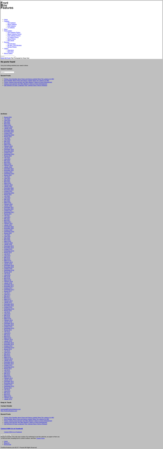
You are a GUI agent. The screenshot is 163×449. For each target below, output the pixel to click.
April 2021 (7, 220)
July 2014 (7, 351)
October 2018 (8, 268)
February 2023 (8, 185)
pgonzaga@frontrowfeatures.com (11, 409)
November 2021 (9, 209)
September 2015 (9, 328)
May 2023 (7, 180)
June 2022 (7, 198)
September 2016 (9, 309)
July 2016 (7, 312)
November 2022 (9, 189)
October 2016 (8, 307)
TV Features (11, 27)
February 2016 (8, 320)
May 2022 (7, 199)
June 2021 (7, 217)
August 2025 (8, 136)
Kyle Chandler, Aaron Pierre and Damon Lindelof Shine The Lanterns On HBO (26, 80)
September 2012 (9, 386)
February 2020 (8, 243)
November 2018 (9, 267)
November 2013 (9, 364)
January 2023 (8, 186)
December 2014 (9, 343)
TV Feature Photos (13, 37)
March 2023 (7, 183)
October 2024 (8, 152)
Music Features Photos (14, 34)
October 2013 (8, 365)
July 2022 (7, 196)
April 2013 (7, 375)
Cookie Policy (40, 438)
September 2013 (9, 367)
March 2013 (7, 376)
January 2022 (8, 206)
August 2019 (8, 252)
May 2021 (7, 218)
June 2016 (7, 314)
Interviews (10, 50)
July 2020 (7, 235)
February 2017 (8, 301)
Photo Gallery (8, 31)
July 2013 (7, 370)
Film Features (11, 23)
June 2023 (7, 178)
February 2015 (8, 339)
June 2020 (7, 236)
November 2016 (9, 306)
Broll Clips (10, 52)
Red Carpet (10, 40)
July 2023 (7, 177)
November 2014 (9, 344)
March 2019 (7, 260)
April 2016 (7, 317)
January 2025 (8, 148)
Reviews (6, 42)
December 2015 (9, 323)
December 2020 (9, 227)
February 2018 (8, 281)
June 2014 (7, 352)
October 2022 (8, 191)
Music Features (12, 24)
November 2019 (9, 248)
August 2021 (8, 214)
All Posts (7, 58)
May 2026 (7, 122)
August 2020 (8, 233)
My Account (7, 444)
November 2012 (9, 383)
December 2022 (9, 188)
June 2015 (7, 333)
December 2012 (9, 381)
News (6, 29)
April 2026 (7, 123)
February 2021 (8, 223)
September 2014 (9, 347)
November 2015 (9, 325)
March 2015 (7, 338)
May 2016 (7, 315)
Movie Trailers (8, 53)
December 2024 (9, 149)
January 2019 (8, 264)
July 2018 (7, 273)
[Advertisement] (31, 13)
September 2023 (9, 173)
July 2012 (7, 389)
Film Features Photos (13, 32)
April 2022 (7, 201)
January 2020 (8, 244)
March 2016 (7, 318)
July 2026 (7, 119)
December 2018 (9, 265)
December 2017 (9, 285)
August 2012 (8, 388)
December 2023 (9, 169)
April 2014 (7, 355)
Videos (6, 48)
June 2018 (7, 275)
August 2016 (8, 310)
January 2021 (8, 225)
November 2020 (9, 228)
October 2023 (8, 172)
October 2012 (8, 384)
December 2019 (9, 246)
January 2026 (8, 128)
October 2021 (8, 210)
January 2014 (8, 360)
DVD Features (11, 26)
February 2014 (8, 359)
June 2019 (7, 256)
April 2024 (7, 162)
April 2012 (7, 394)
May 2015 (7, 335)
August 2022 (8, 194)
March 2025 (7, 144)
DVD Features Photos (13, 35)
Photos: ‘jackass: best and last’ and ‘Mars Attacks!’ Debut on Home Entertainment (28, 82)
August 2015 (8, 330)
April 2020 (7, 239)
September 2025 (9, 135)
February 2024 (8, 165)
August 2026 (8, 117)
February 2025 (8, 146)
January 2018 (8, 283)
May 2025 (7, 141)
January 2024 (8, 167)
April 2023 (7, 181)
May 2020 (7, 238)
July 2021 (7, 215)
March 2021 (7, 222)
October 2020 (8, 230)
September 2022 (9, 193)
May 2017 (7, 296)
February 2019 (8, 262)
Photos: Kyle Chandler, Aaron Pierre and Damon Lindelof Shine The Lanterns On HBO (29, 79)
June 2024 (7, 159)
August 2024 (8, 156)
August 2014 (8, 349)
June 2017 (7, 294)
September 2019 (9, 251)
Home (6, 19)
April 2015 (7, 336)
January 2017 (8, 302)
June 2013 (7, 372)
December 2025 (9, 130)
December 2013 (9, 362)
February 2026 (8, 127)
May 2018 (7, 277)
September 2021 (9, 212)
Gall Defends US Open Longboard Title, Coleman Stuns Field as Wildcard (25, 85)
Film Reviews (11, 44)
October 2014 (8, 346)
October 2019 (8, 249)
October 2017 (8, 288)
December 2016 (9, 304)
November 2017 (9, 286)
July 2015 (7, 331)
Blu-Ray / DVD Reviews (14, 45)
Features (6, 21)
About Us (7, 443)
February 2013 (8, 378)
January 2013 (8, 380)
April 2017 (7, 297)
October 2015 (8, 326)
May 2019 (7, 257)
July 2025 (7, 138)
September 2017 (9, 289)
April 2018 (7, 278)
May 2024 (7, 160)
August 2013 (8, 368)
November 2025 (9, 131)
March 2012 (7, 396)
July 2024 (7, 157)
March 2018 (7, 280)
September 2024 (9, 154)
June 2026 (7, 120)
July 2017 (7, 293)
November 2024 (9, 151)
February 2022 (8, 204)
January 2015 (8, 341)
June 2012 (7, 391)
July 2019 (7, 254)
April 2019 (7, 259)
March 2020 (7, 241)
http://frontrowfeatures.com (9, 411)
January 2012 (8, 399)
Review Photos (12, 47)
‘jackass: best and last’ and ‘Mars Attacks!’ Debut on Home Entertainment (25, 84)
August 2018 (8, 272)
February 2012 (8, 397)
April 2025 (7, 143)
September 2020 (9, 231)
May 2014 (7, 354)
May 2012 (7, 393)
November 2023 (9, 170)
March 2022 (7, 202)
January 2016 (8, 322)
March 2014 (7, 357)
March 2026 (7, 125)
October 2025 (8, 133)
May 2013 (7, 373)
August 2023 (8, 175)
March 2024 (7, 164)
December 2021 (9, 207)
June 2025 (7, 140)
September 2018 (9, 270)
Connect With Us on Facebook (12, 429)
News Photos (11, 39)
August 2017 (8, 291)
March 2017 (7, 299)
